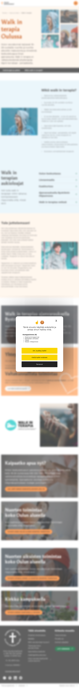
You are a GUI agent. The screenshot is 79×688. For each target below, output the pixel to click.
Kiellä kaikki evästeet (39, 357)
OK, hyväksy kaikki (39, 351)
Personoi (39, 364)
